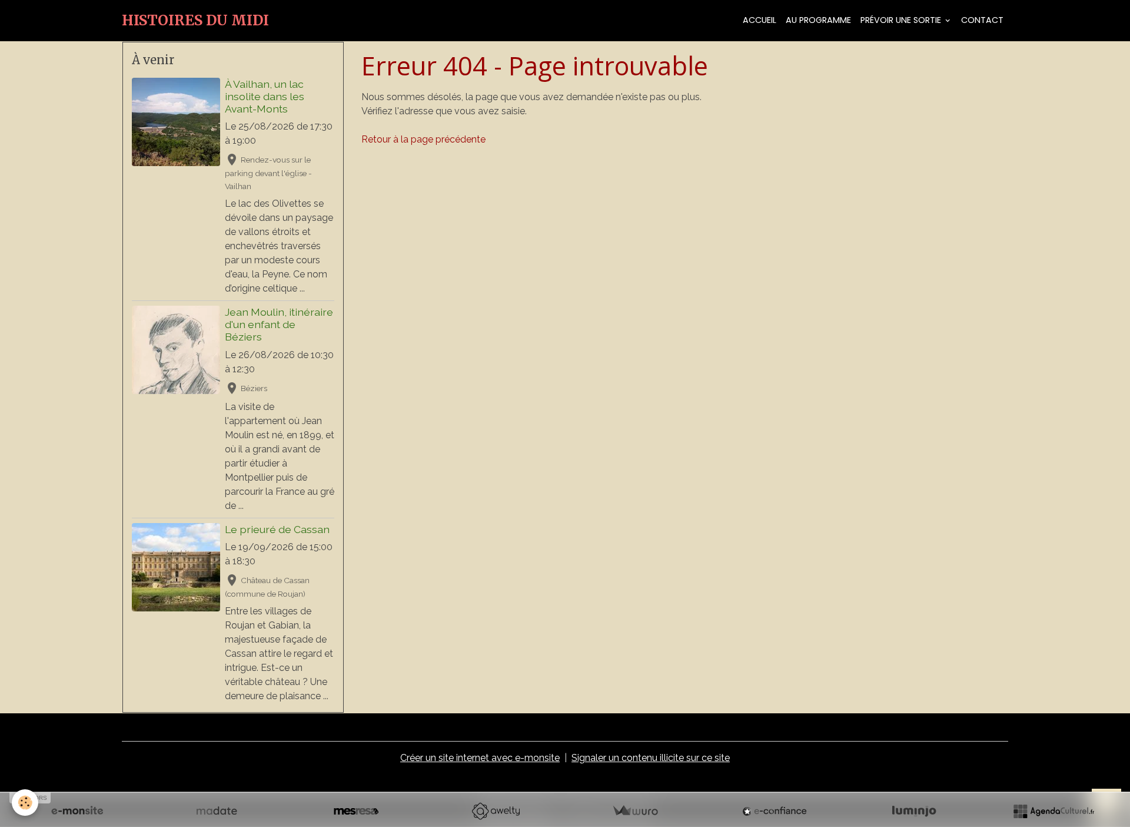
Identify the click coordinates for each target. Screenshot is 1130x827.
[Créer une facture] (635, 811)
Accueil (759, 20)
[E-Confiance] (774, 811)
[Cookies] (25, 802)
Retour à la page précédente (423, 139)
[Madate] (216, 811)
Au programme (818, 20)
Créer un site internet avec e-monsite (480, 757)
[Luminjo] (914, 811)
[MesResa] (356, 811)
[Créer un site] (77, 811)
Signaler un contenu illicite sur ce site (650, 757)
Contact (982, 20)
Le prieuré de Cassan (277, 529)
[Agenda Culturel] (1053, 811)
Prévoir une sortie (901, 20)
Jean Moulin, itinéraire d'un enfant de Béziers (279, 324)
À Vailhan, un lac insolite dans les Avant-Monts (264, 96)
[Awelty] (495, 811)
